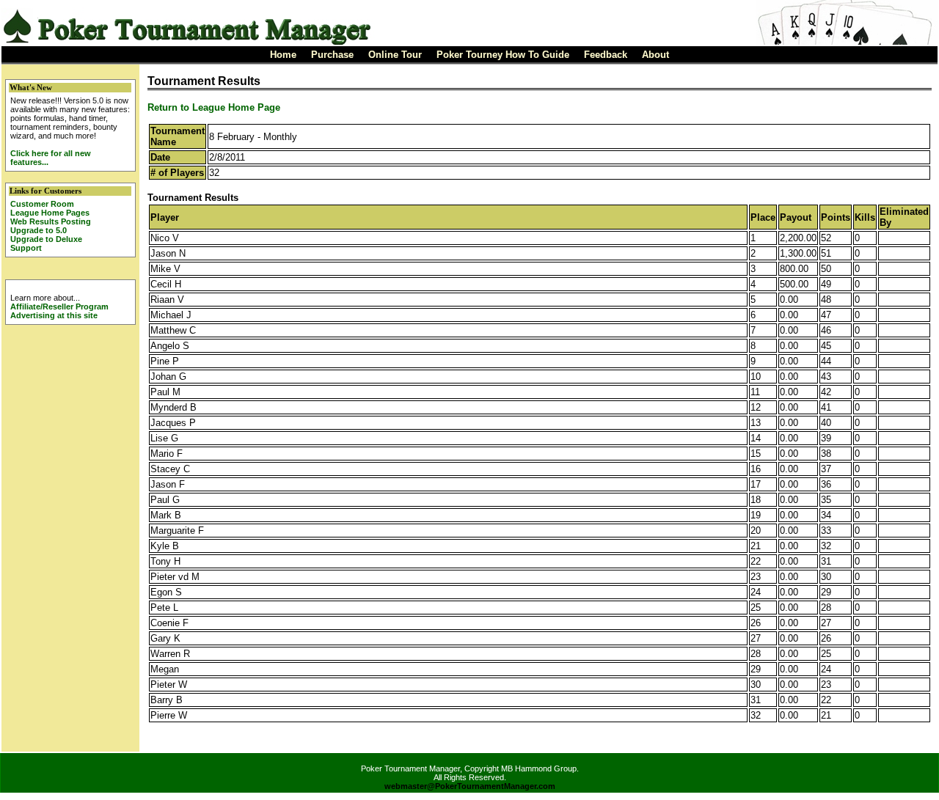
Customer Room (42, 203)
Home (283, 54)
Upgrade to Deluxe (46, 239)
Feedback (605, 54)
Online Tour (395, 54)
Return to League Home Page (213, 107)
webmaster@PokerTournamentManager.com (469, 786)
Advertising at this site (54, 315)
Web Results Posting (50, 221)
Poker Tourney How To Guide (502, 54)
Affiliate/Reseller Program (59, 306)
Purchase (332, 54)
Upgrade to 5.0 (38, 230)
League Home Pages (49, 212)
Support (26, 247)
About (655, 54)
